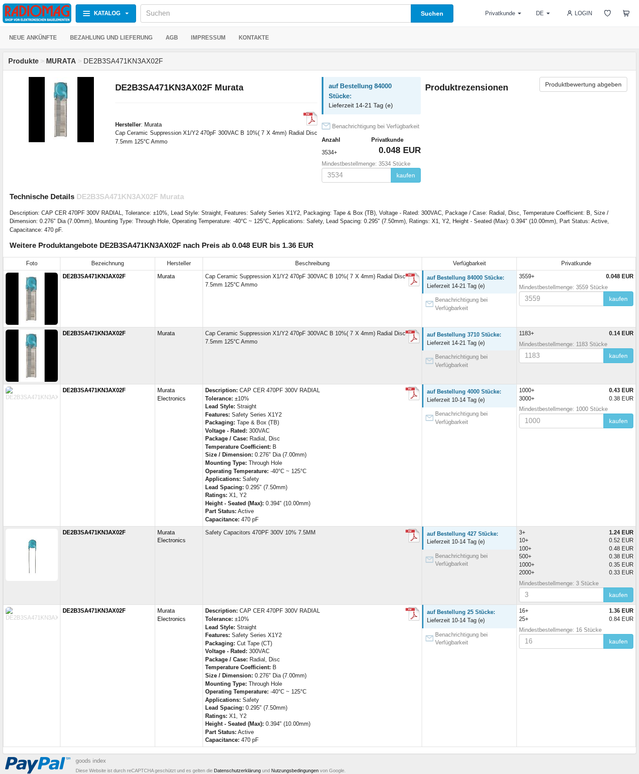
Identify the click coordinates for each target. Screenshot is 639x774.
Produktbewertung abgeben (583, 84)
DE (540, 13)
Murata (153, 124)
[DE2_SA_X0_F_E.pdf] (412, 536)
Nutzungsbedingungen (295, 770)
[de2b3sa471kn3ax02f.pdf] (310, 119)
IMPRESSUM (208, 37)
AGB (172, 37)
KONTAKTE (254, 37)
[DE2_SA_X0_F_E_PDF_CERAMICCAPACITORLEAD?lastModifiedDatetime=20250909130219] (412, 393)
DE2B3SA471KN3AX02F (94, 276)
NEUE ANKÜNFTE (33, 37)
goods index (91, 760)
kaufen (405, 175)
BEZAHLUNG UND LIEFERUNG (111, 37)
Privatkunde (500, 13)
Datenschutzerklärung (237, 770)
